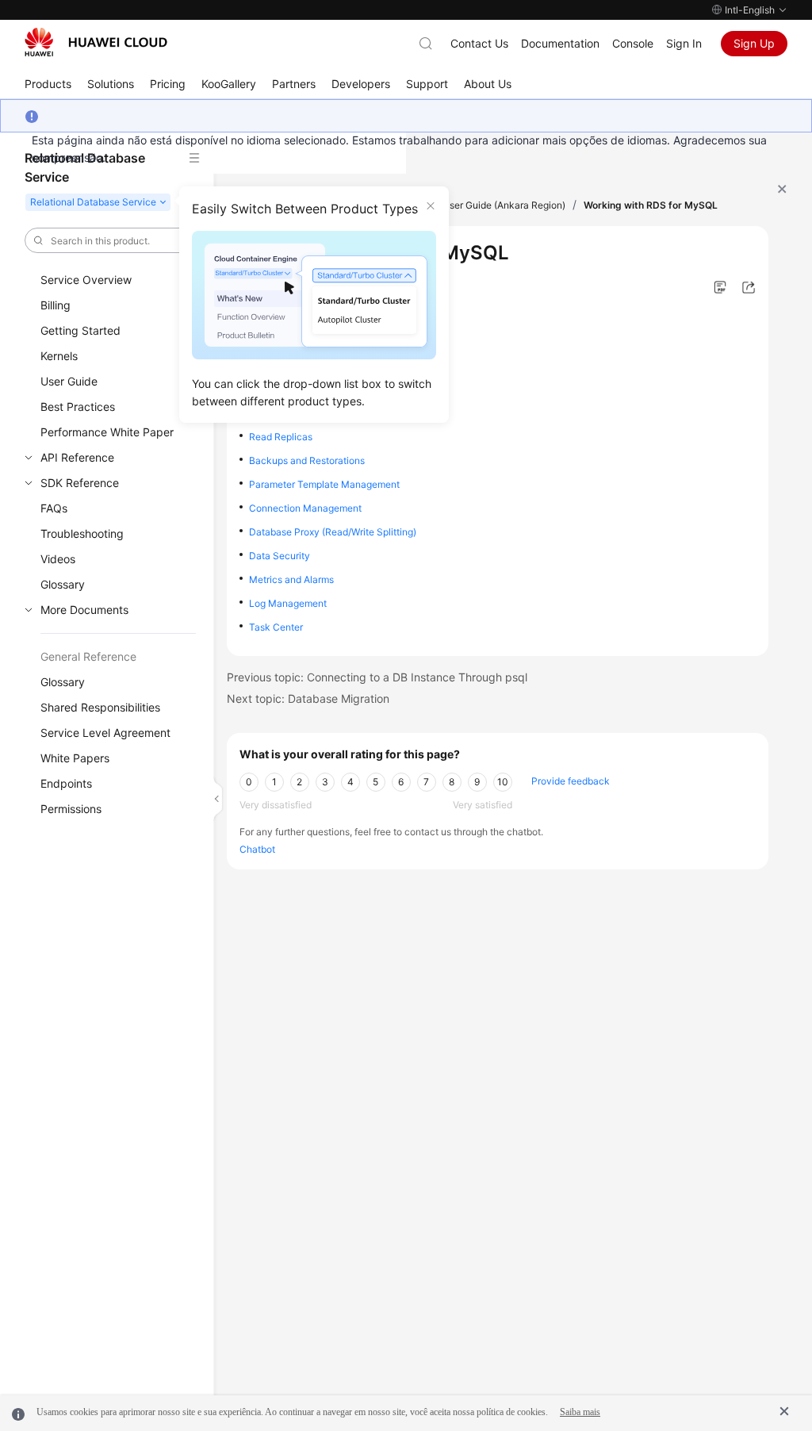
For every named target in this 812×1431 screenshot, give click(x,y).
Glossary (62, 584)
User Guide (69, 381)
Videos (57, 559)
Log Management (288, 603)
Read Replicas (280, 437)
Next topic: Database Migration (308, 698)
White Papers (74, 758)
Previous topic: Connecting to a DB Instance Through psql (377, 677)
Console (632, 43)
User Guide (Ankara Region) (503, 205)
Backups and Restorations (307, 460)
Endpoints (66, 783)
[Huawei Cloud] (96, 42)
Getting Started (80, 330)
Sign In (684, 43)
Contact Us (479, 43)
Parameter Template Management (324, 484)
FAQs (53, 508)
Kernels (59, 356)
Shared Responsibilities (100, 707)
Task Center (276, 627)
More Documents (84, 609)
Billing (55, 305)
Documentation (560, 43)
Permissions (71, 808)
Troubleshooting (82, 533)
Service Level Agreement (105, 732)
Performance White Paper (107, 432)
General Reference (88, 656)
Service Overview (86, 279)
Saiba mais (580, 1412)
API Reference (77, 457)
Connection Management (305, 508)
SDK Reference (79, 482)
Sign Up (754, 43)
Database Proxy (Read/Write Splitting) (332, 532)
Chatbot (257, 849)
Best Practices (77, 406)
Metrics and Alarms (291, 579)
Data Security (279, 556)
